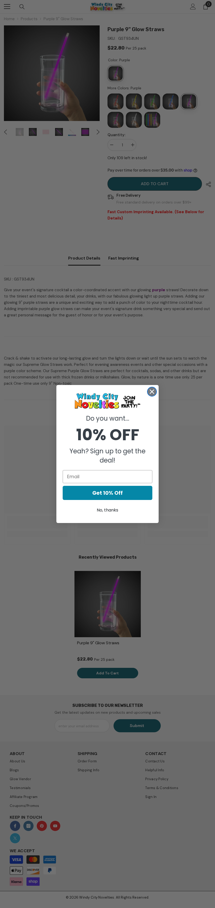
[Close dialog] (152, 391)
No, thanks (107, 510)
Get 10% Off (107, 493)
